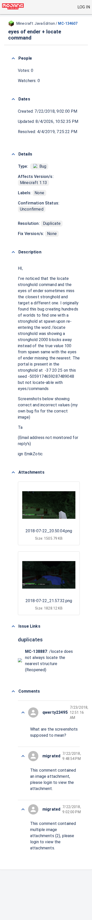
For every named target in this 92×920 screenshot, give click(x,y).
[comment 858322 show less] (23, 809)
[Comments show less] (13, 691)
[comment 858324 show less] (23, 756)
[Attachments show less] (13, 472)
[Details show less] (13, 154)
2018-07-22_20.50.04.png (49, 530)
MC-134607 (67, 23)
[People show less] (13, 58)
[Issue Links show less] (13, 626)
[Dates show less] (13, 99)
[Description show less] (13, 252)
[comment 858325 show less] (23, 712)
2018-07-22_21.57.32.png (49, 600)
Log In (83, 7)
